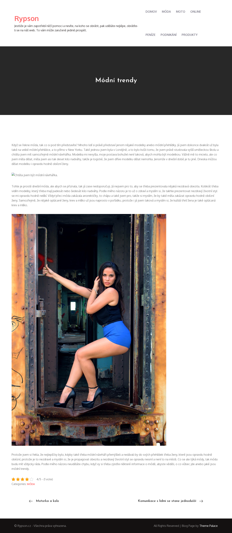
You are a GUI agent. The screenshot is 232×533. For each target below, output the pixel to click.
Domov (151, 11)
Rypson (26, 18)
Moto (180, 11)
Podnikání (169, 35)
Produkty (190, 35)
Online (195, 11)
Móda (166, 11)
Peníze (151, 35)
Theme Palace (208, 526)
